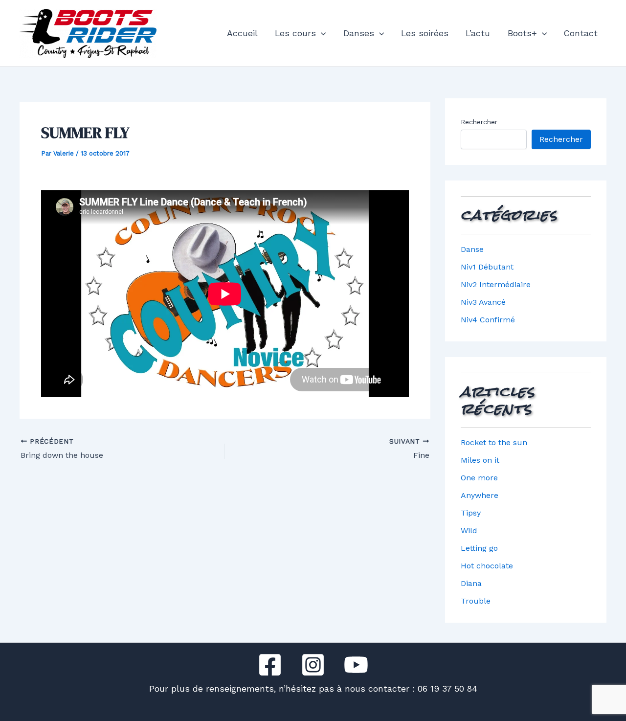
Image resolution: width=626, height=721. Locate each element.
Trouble (476, 601)
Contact (581, 33)
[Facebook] (270, 665)
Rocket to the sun (494, 442)
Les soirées (424, 33)
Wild (469, 530)
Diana (471, 583)
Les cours (295, 33)
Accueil (242, 33)
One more (479, 477)
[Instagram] (313, 665)
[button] (321, 33)
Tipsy (471, 513)
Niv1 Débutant (487, 266)
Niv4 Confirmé (488, 319)
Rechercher (479, 122)
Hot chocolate (487, 565)
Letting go (479, 548)
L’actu (478, 33)
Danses (358, 33)
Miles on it (480, 460)
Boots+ (522, 33)
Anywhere (479, 495)
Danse (472, 249)
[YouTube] (356, 665)
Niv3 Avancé (483, 302)
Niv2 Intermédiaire (496, 284)
